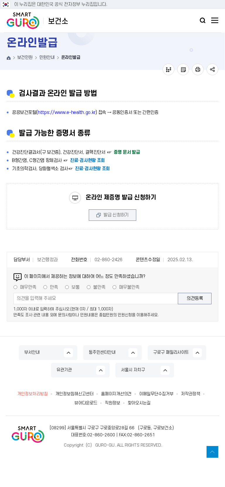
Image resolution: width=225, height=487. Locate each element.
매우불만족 (129, 287)
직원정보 (112, 403)
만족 (54, 287)
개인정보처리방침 (32, 394)
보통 (75, 287)
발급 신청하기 (116, 215)
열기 (202, 20)
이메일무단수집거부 (156, 394)
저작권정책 (190, 394)
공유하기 (212, 69)
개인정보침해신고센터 (74, 394)
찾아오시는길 (139, 403)
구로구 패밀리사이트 (171, 352)
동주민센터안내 (102, 352)
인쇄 (198, 69)
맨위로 (212, 452)
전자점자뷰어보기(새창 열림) (168, 69)
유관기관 (64, 370)
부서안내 (32, 352)
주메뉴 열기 (214, 20)
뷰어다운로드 (85, 403)
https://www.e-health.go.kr (67, 112)
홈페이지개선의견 (116, 394)
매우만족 (28, 287)
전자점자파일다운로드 (183, 69)
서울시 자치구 (133, 370)
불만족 (99, 287)
